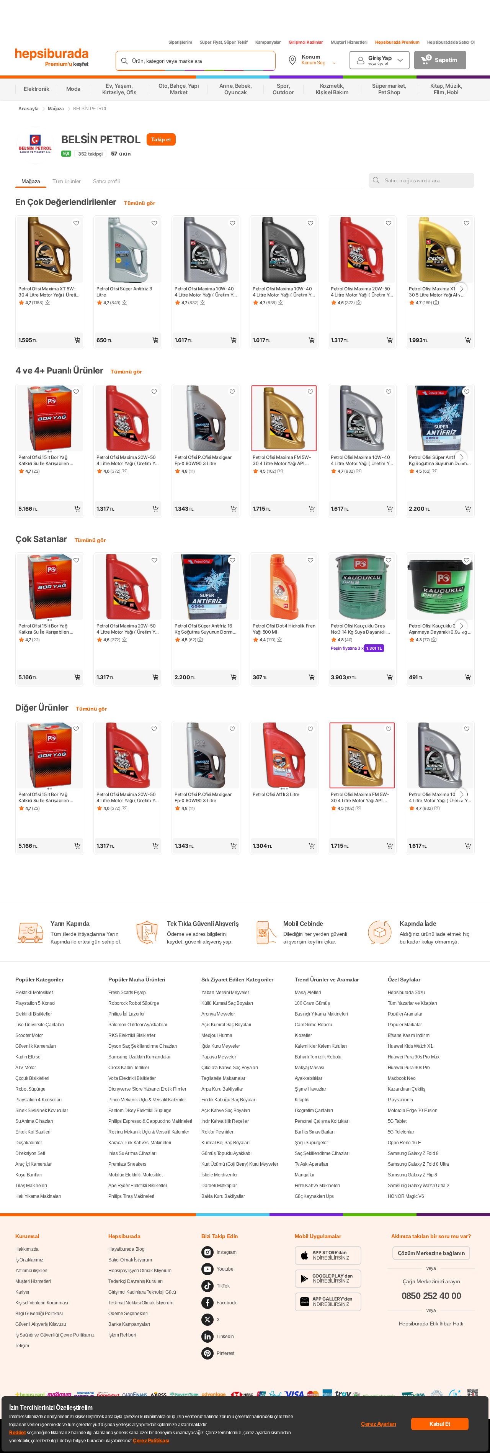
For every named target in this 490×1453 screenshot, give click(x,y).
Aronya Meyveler (218, 1014)
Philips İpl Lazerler (126, 1014)
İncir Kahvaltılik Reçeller (224, 1121)
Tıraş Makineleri (31, 1185)
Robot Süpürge (30, 1089)
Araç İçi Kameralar (33, 1164)
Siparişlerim (180, 42)
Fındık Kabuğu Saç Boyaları (228, 1099)
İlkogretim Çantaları (314, 1110)
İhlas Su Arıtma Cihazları (132, 1153)
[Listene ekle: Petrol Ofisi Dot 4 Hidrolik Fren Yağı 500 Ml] (310, 560)
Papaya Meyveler (218, 1057)
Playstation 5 (400, 1099)
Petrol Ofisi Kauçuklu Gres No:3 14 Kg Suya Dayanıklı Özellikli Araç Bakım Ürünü (358, 629)
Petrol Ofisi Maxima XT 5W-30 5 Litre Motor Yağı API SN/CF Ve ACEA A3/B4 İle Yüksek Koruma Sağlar (437, 292)
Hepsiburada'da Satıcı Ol (451, 42)
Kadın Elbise (27, 1057)
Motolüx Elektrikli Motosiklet (135, 1175)
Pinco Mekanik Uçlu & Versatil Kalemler (147, 1099)
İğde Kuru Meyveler (220, 1046)
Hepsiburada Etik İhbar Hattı (431, 1323)
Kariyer (22, 1292)
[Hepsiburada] (51, 54)
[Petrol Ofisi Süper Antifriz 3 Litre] (128, 250)
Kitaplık (302, 1099)
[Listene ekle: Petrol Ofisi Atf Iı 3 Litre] (310, 728)
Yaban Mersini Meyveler (225, 992)
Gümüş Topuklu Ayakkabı (226, 1153)
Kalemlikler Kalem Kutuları (321, 1046)
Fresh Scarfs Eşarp (127, 992)
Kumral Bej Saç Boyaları (225, 1142)
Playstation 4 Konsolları (38, 1099)
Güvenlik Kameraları (35, 1046)
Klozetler (303, 1035)
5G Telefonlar (401, 1132)
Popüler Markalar (405, 1024)
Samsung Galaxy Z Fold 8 (413, 1153)
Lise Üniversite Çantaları (39, 1024)
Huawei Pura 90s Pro (409, 1067)
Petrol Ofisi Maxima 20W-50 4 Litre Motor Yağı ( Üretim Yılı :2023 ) (362, 292)
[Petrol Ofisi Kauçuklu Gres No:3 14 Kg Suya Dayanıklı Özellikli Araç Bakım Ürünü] (362, 587)
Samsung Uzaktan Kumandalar (139, 1057)
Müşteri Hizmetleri (349, 42)
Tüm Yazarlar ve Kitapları (412, 1003)
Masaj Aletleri (308, 992)
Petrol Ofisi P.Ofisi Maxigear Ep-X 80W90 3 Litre (204, 460)
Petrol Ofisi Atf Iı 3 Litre (276, 794)
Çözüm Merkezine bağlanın (431, 1253)
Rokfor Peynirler (217, 1132)
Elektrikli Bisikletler (33, 1014)
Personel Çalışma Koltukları (322, 1121)
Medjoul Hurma (216, 1035)
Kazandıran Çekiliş (406, 1089)
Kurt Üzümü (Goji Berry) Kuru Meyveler (239, 1164)
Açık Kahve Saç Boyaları (225, 1110)
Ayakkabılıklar (308, 1078)
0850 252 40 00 (431, 1296)
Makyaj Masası (309, 1067)
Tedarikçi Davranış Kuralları (135, 1281)
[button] (50, 340)
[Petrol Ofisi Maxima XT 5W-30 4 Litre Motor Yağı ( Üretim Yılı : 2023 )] (50, 250)
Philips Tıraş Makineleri (131, 1196)
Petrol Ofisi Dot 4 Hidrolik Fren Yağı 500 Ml (284, 629)
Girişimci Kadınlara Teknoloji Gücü (142, 1292)
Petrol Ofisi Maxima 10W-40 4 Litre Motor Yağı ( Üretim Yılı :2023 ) (206, 292)
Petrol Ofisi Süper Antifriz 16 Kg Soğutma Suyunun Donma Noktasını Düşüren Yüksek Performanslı (440, 460)
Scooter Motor (29, 1035)
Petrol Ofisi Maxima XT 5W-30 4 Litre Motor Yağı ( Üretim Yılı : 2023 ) (49, 292)
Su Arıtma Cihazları (34, 1121)
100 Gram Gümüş (312, 1003)
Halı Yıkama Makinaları (38, 1196)
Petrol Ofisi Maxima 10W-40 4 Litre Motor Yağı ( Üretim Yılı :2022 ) (284, 292)
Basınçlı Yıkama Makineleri (321, 1014)
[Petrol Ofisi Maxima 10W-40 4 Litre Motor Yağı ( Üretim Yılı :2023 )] (206, 250)
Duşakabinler (28, 1142)
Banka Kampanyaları (129, 1324)
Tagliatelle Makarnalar (223, 1078)
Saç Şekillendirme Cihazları (322, 1153)
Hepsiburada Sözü (406, 992)
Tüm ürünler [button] (66, 181)
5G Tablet (397, 1121)
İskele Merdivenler (219, 1175)
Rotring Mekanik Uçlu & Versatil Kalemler (148, 1132)
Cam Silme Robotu (313, 1024)
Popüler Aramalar (405, 1014)
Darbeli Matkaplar (219, 1185)
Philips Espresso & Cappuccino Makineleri (150, 1121)
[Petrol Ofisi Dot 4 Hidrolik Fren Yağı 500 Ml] (284, 587)
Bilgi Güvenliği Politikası (38, 1313)
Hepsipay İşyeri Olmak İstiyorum (140, 1270)
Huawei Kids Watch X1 (410, 1046)
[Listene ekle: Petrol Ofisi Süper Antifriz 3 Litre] (154, 223)
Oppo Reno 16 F (404, 1142)
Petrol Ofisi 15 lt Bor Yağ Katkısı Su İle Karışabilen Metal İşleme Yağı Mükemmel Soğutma (49, 460)
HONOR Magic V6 (406, 1196)
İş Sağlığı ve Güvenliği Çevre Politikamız (55, 1335)
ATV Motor (25, 1067)
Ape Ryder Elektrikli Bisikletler (137, 1185)
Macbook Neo (402, 1078)
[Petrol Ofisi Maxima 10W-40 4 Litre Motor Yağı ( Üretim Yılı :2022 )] (284, 250)
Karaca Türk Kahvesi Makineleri (139, 1142)
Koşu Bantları (28, 1175)
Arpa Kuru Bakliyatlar (222, 1089)
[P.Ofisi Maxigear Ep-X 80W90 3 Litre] (206, 419)
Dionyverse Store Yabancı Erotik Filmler (147, 1089)
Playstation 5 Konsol (35, 1003)
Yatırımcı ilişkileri (31, 1270)
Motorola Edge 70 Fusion (413, 1110)
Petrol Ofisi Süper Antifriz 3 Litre (124, 292)
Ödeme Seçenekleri (128, 1313)
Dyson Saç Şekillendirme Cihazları (142, 1046)
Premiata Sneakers (127, 1164)
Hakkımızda (27, 1249)
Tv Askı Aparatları (311, 1164)
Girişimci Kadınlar (306, 42)
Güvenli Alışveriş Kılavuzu (40, 1324)
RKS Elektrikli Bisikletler (131, 1035)
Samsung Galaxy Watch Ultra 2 (418, 1185)
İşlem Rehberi (122, 1335)
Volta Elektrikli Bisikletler (132, 1078)
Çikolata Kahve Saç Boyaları (229, 1067)
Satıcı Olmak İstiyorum (130, 1260)
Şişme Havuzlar (310, 1089)
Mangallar (305, 1175)
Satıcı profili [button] (106, 181)
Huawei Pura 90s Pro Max (413, 1057)
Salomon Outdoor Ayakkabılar (137, 1024)
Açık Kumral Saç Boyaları (226, 1024)
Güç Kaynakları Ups (314, 1196)
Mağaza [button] (30, 181)
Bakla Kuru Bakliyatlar (223, 1196)
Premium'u (59, 64)
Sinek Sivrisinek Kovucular (41, 1110)
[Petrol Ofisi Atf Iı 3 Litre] (284, 756)
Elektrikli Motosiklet (34, 992)
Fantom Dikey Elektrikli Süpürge (140, 1110)
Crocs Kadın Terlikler (128, 1067)
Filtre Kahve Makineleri (317, 1185)
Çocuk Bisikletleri (32, 1078)
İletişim (22, 1345)
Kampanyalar (268, 42)
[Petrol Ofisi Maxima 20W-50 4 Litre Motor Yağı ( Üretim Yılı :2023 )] (362, 250)
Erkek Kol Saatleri (33, 1132)
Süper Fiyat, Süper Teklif (224, 42)
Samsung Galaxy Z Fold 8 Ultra (418, 1164)
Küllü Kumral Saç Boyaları (227, 1003)
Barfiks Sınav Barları (315, 1132)
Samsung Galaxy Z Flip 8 (412, 1175)
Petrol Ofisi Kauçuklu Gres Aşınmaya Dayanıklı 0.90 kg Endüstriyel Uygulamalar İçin (438, 629)
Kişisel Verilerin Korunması (41, 1303)
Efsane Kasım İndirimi (409, 1035)
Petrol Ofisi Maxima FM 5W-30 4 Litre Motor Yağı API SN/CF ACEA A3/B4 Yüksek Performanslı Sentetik (282, 460)
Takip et (161, 139)
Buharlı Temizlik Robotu (318, 1057)
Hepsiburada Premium (397, 42)
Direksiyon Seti (30, 1153)
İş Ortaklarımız (29, 1260)
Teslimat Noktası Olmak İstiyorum (140, 1303)
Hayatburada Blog (126, 1249)
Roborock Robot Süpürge (133, 1003)
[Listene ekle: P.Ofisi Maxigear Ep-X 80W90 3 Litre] (232, 391)
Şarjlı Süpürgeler (311, 1142)
